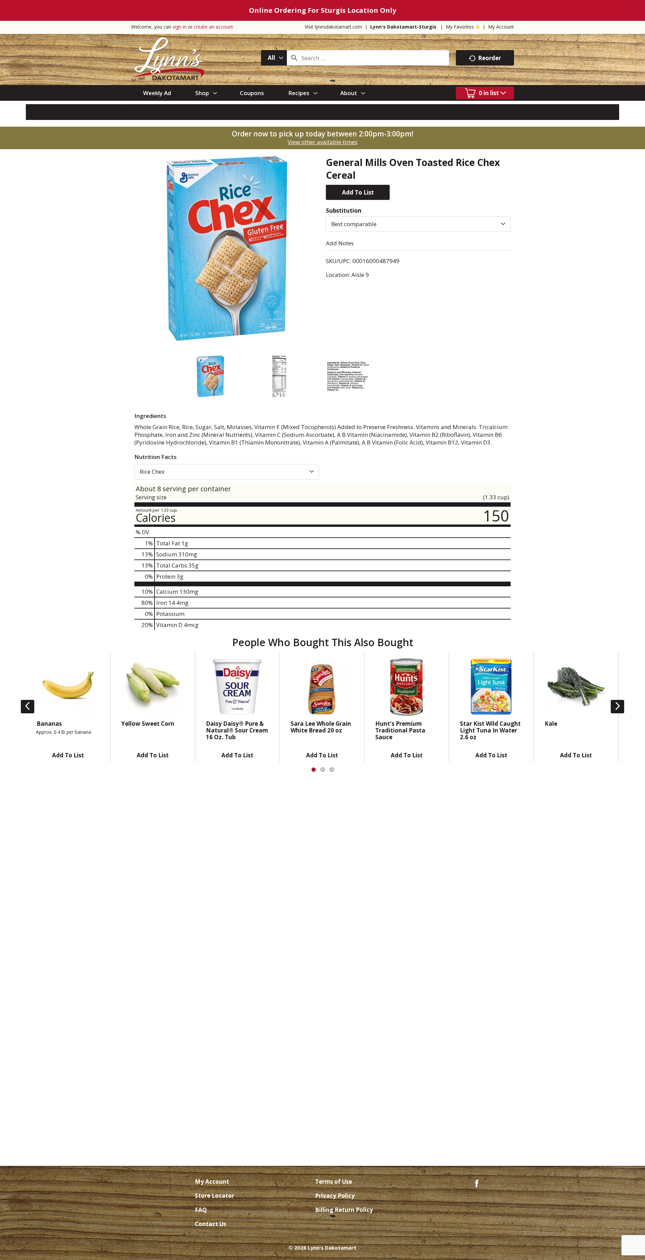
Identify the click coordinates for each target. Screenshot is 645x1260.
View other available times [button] (322, 142)
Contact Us (210, 1224)
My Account (501, 27)
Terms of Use (333, 1181)
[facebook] (477, 1183)
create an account (213, 27)
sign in (179, 27)
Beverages (117, 108)
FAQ (201, 1210)
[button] (358, 192)
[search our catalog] (294, 58)
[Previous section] (27, 706)
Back (39, 108)
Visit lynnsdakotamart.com (333, 27)
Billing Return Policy (344, 1210)
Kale (551, 723)
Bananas (49, 723)
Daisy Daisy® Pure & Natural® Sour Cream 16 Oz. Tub (237, 730)
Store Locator (214, 1196)
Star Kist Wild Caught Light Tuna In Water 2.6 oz (490, 730)
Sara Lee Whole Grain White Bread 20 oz (321, 727)
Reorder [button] (489, 58)
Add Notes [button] (340, 243)
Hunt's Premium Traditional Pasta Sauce (400, 730)
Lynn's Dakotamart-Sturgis (403, 27)
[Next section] (617, 706)
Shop (62, 108)
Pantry (86, 108)
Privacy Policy (335, 1196)
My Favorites (460, 27)
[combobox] (274, 58)
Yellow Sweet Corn (147, 723)
